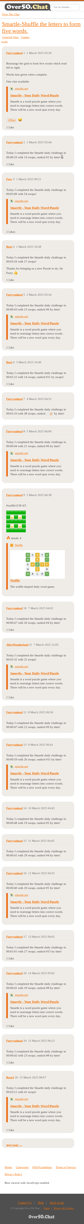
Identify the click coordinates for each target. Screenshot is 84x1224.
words (4, 41)
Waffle (19, 545)
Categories (22, 1167)
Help (41, 1202)
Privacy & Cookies (64, 1208)
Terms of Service (66, 1167)
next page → (14, 1145)
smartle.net (21, 88)
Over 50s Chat (11, 14)
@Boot (12, 120)
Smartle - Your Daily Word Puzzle (34, 95)
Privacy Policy (13, 1174)
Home (8, 1167)
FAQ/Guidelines (42, 1167)
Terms (47, 1208)
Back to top (57, 1202)
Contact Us (25, 1202)
